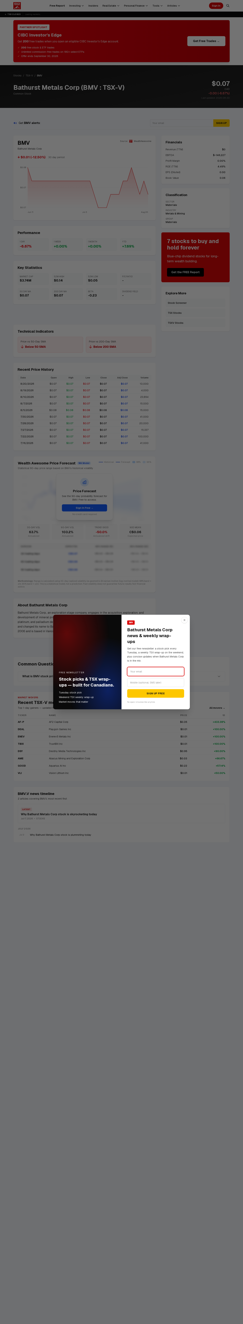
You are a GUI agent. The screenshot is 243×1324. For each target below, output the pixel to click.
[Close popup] (184, 620)
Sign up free (156, 693)
